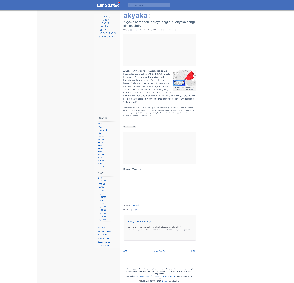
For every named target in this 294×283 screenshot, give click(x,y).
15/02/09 (102, 200)
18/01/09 (102, 187)
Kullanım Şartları (104, 242)
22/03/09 (102, 216)
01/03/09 (102, 207)
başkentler (102, 167)
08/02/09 (102, 197)
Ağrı (99, 133)
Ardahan (101, 148)
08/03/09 (102, 210)
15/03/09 (102, 213)
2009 (100, 178)
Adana (100, 124)
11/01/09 (102, 184)
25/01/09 (102, 190)
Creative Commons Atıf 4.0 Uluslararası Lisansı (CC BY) (155, 276)
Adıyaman (101, 127)
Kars (135, 30)
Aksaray (101, 136)
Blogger (165, 281)
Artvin (100, 151)
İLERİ (193, 251)
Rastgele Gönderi (104, 231)
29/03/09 (102, 220)
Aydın (100, 158)
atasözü (101, 155)
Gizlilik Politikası (103, 246)
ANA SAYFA (159, 251)
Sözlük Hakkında (104, 235)
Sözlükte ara (137, 5)
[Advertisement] (159, 50)
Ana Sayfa (101, 228)
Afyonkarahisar (103, 130)
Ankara (100, 142)
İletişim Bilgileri (103, 238)
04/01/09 (102, 181)
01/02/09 (102, 194)
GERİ (125, 251)
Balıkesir (101, 161)
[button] (160, 222)
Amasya (101, 139)
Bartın (100, 164)
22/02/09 (102, 203)
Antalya (100, 145)
